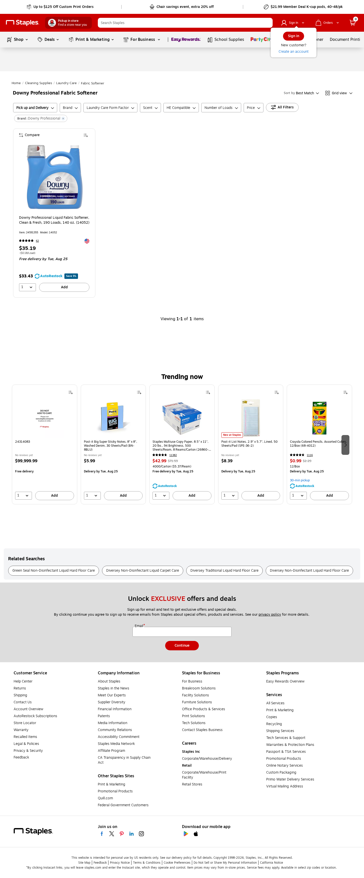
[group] (45, 444)
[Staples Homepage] (22, 23)
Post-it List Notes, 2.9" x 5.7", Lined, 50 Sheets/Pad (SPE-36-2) (249, 444)
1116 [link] (310, 455)
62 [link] (37, 241)
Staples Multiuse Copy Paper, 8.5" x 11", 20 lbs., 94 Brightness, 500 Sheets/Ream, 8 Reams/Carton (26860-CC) (180, 446)
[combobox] (185, 23)
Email (139, 626)
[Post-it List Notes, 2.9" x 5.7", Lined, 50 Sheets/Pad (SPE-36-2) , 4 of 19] (251, 418)
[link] (60, 7)
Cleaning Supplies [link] (38, 83)
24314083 (22, 442)
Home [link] (16, 83)
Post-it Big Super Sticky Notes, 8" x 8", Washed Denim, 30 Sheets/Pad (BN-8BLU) (110, 446)
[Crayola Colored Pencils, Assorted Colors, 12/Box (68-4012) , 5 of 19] (319, 418)
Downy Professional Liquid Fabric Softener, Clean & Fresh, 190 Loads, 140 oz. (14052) (54, 220)
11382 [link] (173, 455)
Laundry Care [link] (66, 83)
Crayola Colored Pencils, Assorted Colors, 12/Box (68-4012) (318, 444)
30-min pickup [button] (300, 480)
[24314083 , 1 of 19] (44, 418)
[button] (267, 22)
